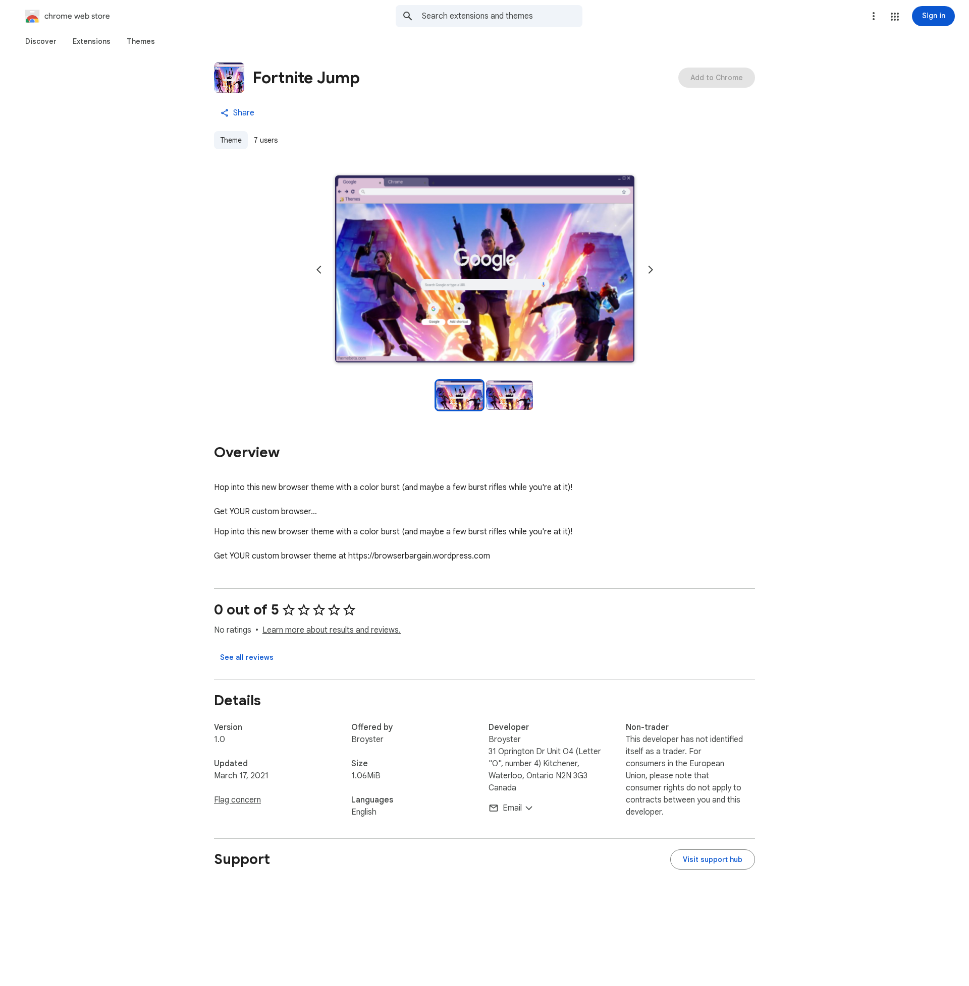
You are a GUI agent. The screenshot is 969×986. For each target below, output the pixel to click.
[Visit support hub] (712, 859)
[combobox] (502, 16)
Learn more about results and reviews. (331, 630)
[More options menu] (874, 16)
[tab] (41, 41)
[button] (895, 17)
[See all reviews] (247, 657)
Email (512, 808)
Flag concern (237, 800)
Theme (231, 140)
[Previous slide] (319, 270)
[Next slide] (650, 270)
